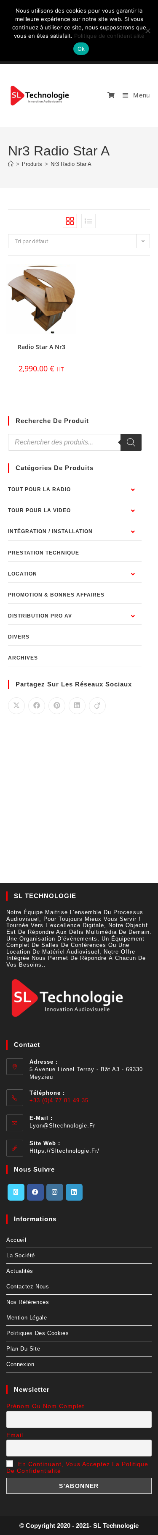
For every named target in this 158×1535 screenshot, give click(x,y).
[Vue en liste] (88, 221)
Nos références (27, 1302)
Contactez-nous (27, 1286)
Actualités (19, 1271)
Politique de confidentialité (109, 35)
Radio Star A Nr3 (41, 347)
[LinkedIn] (74, 1192)
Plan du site (23, 1349)
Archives (23, 658)
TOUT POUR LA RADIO (39, 489)
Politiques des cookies (37, 1333)
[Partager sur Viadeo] (97, 705)
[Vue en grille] (70, 221)
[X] (16, 1192)
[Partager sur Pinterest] (56, 705)
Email (14, 1435)
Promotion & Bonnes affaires (56, 595)
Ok (81, 48)
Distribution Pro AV (40, 616)
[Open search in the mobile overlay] (75, 442)
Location (22, 574)
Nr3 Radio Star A (71, 164)
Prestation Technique (43, 553)
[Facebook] (35, 1192)
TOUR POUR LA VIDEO (39, 510)
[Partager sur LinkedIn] (77, 705)
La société (20, 1255)
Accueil (16, 1240)
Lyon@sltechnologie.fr (62, 1125)
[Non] (147, 30)
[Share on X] (16, 705)
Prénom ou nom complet (45, 1406)
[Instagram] (54, 1192)
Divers (18, 637)
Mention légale (26, 1317)
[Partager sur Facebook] (36, 705)
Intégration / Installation (50, 531)
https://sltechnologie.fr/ (64, 1151)
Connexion (20, 1364)
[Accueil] (10, 164)
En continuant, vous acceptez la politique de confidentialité (77, 1467)
